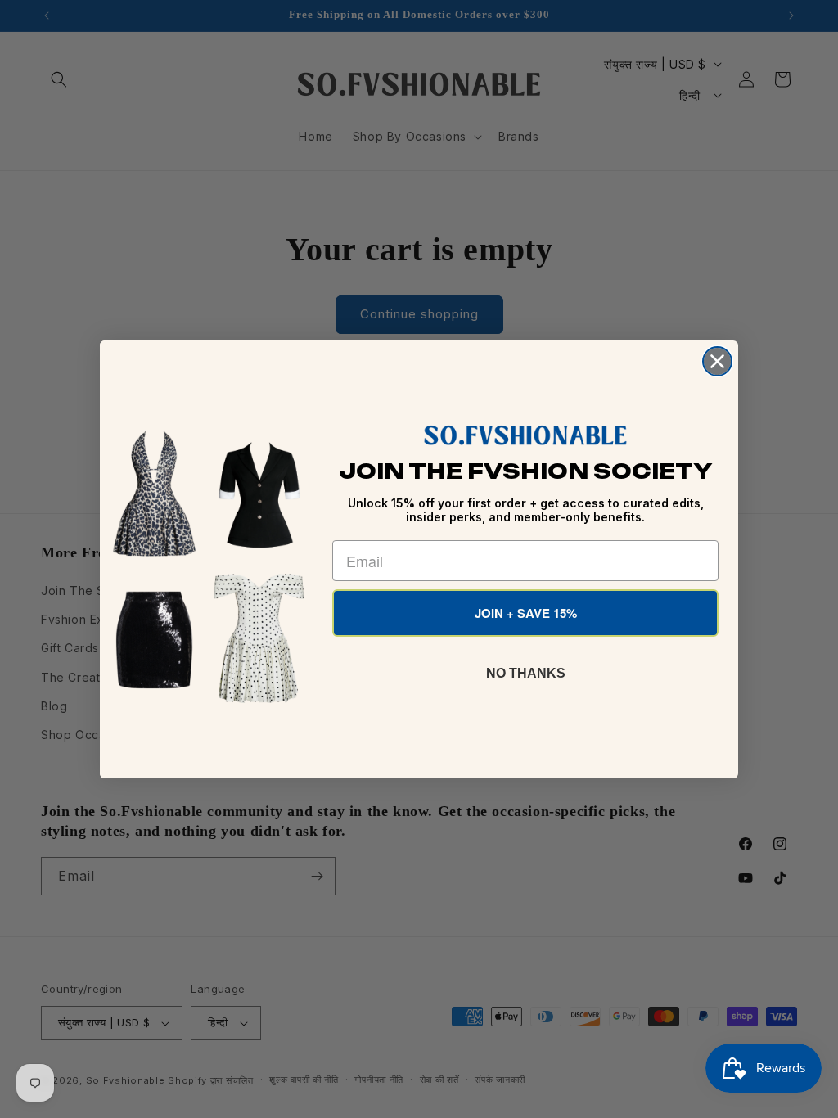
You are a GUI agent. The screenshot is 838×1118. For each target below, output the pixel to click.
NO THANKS (525, 673)
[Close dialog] (717, 361)
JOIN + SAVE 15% (526, 613)
